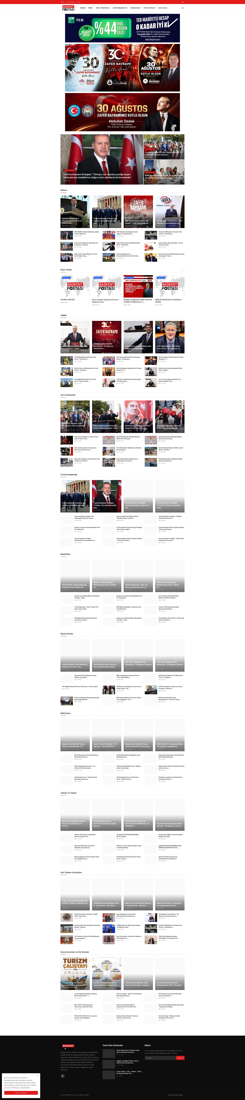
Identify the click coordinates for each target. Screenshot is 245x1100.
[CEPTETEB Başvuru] (122, 28)
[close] (37, 1075)
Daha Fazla (162, 8)
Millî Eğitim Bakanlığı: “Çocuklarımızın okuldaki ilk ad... (128, 608)
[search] (183, 8)
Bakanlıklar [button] (135, 8)
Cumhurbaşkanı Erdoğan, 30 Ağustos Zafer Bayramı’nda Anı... (105, 220)
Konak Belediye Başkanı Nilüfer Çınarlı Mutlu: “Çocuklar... (171, 449)
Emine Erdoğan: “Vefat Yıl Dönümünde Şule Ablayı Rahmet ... (129, 994)
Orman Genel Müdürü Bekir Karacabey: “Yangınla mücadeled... (171, 1006)
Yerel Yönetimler (68, 395)
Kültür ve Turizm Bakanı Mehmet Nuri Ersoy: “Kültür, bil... (168, 584)
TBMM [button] (90, 8)
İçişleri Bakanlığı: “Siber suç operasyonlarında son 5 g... (136, 586)
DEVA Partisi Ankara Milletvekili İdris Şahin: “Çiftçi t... (170, 369)
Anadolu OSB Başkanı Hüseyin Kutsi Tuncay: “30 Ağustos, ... (170, 233)
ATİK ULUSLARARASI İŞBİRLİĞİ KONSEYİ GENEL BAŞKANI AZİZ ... (75, 903)
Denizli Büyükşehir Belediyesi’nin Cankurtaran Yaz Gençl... (127, 460)
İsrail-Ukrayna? (129, 300)
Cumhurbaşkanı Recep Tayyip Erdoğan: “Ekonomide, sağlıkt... (129, 528)
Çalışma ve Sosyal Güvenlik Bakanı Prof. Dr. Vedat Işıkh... (87, 528)
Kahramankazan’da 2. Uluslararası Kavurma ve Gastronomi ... (72, 220)
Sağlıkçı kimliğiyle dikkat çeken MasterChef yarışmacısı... (127, 1062)
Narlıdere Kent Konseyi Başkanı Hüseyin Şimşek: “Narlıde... (87, 926)
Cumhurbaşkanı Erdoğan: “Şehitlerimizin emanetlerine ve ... (85, 539)
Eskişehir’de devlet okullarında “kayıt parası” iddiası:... (128, 857)
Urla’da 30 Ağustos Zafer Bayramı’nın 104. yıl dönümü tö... (73, 425)
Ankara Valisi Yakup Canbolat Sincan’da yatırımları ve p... (171, 767)
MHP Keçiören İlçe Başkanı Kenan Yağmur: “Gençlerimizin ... (127, 233)
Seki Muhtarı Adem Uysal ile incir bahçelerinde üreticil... (105, 665)
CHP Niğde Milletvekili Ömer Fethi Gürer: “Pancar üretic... (85, 380)
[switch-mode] (183, 2)
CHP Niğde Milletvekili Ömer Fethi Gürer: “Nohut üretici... (80, 686)
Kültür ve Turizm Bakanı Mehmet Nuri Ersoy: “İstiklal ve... (105, 584)
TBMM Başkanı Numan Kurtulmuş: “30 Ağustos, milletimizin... (104, 346)
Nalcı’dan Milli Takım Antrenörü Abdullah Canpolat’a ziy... (84, 846)
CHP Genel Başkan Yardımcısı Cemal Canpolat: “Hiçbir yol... (170, 687)
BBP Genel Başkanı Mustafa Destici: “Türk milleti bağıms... (137, 222)
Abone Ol (180, 1058)
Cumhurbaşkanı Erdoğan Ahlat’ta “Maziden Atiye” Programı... (127, 517)
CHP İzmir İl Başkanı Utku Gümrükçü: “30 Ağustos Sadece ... (138, 664)
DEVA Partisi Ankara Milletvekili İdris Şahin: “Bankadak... (128, 244)
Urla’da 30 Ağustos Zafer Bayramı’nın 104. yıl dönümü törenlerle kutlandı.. (163, 153)
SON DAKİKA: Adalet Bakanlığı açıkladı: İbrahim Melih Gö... (86, 233)
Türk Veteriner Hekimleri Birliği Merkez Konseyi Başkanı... (86, 937)
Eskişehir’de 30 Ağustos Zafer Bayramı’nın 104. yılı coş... (137, 427)
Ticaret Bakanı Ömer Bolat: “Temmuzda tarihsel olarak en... (171, 619)
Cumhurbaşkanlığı (68, 474)
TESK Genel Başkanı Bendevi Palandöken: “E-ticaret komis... (169, 937)
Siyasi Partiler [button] (149, 8)
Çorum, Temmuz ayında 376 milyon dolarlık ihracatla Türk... (106, 984)
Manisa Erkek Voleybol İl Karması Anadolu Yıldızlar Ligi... (127, 1017)
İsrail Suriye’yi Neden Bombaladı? (167, 300)
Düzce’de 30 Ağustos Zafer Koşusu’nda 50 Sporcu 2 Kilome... (87, 460)
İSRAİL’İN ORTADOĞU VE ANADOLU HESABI (105, 301)
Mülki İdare (65, 713)
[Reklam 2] (122, 68)
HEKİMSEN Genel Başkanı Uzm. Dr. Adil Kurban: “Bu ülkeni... (106, 904)
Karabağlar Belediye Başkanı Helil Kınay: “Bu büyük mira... (168, 427)
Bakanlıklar (65, 554)
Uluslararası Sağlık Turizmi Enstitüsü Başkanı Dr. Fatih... (171, 835)
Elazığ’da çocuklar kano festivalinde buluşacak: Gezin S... (170, 778)
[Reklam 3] (122, 112)
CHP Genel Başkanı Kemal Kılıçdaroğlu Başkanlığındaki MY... (86, 698)
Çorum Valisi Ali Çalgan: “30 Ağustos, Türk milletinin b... (105, 745)
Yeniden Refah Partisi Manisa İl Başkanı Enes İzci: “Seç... (74, 665)
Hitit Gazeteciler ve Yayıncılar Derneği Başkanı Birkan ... (169, 904)
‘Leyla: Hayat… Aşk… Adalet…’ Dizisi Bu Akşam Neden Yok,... (128, 1072)
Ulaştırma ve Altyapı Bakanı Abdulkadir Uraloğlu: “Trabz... (129, 619)
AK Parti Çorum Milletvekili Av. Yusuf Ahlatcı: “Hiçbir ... (74, 347)
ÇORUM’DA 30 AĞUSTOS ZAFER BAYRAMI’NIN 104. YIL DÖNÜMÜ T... (137, 823)
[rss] (62, 1076)
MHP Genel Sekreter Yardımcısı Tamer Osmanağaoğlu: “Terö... (128, 698)
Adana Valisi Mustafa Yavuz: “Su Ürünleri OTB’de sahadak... (84, 767)
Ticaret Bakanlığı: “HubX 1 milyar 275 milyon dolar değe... (86, 608)
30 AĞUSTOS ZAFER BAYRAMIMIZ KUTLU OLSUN (127, 835)
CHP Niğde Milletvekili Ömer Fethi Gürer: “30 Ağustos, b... (169, 347)
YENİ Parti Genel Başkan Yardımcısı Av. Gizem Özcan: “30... (129, 687)
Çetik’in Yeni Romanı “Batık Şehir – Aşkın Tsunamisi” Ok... (85, 835)
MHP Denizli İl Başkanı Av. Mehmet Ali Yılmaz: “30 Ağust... (171, 676)
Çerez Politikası (71, 2)
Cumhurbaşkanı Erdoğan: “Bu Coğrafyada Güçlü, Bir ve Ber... (84, 517)
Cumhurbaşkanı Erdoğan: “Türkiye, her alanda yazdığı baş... (105, 505)
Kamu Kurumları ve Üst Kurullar (74, 952)
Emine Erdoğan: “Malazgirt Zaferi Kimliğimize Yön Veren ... (169, 1017)
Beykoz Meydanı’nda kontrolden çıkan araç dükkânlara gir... (86, 857)
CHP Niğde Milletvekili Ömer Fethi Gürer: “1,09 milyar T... (85, 358)
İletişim (62, 2)
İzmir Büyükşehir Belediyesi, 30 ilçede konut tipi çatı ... (128, 449)
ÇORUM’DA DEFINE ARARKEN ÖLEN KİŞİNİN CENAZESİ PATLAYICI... (170, 846)
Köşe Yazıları (66, 270)
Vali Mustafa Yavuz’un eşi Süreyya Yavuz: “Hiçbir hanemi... (127, 778)
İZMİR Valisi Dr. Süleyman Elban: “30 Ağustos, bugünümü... (170, 745)
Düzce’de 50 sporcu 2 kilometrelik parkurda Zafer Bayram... (105, 823)
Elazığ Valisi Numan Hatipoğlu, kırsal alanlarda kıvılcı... (128, 756)
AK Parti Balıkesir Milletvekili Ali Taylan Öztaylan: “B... (129, 369)
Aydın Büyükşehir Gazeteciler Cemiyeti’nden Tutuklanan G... (126, 915)
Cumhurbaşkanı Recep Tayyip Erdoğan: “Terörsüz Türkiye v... (129, 539)
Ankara (83, 8)
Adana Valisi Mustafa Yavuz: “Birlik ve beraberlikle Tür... (73, 745)
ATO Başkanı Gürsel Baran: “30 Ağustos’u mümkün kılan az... (169, 222)
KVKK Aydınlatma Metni (175, 1095)
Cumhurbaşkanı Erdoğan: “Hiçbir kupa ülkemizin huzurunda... (171, 539)
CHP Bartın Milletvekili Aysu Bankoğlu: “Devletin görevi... (128, 380)
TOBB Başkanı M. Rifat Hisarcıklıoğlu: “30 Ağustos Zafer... (128, 926)
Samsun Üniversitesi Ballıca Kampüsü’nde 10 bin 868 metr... (126, 1006)
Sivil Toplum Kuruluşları (71, 872)
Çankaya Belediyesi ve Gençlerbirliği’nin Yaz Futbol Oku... (127, 255)
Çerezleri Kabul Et (21, 1093)
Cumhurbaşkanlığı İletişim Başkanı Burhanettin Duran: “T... (85, 994)
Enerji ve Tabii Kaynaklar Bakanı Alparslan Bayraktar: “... (169, 608)
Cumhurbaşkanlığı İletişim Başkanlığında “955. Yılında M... (170, 984)
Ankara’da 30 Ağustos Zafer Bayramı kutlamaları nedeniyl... (86, 244)
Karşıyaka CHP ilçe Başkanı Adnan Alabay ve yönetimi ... (85, 676)
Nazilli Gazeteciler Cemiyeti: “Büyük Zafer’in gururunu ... (86, 915)
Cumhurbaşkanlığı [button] (120, 8)
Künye (79, 2)
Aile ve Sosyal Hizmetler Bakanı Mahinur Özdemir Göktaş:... (169, 597)
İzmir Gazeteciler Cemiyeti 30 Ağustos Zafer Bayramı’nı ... (128, 937)
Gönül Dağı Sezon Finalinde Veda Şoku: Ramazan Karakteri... (127, 1051)
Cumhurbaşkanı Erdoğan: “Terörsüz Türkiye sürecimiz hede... (168, 505)
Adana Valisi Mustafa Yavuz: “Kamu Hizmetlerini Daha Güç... (138, 745)
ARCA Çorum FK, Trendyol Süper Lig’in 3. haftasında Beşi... (128, 846)
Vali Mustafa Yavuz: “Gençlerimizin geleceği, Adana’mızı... (85, 778)
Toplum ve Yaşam (68, 793)
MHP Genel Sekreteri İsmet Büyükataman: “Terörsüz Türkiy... (169, 698)
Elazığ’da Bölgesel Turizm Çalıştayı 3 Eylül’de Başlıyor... (74, 984)
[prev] (63, 159)
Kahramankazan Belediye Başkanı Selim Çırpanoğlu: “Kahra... (171, 255)
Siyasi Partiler (66, 634)
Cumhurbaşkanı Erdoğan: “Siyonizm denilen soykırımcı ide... (137, 505)
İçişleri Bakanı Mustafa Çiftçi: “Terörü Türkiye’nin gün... (171, 244)
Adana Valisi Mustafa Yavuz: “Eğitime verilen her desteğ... (128, 767)
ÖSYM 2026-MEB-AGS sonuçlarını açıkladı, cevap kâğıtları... (85, 1017)
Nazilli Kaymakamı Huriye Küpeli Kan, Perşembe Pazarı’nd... (86, 756)
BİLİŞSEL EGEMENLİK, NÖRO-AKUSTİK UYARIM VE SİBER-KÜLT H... (74, 301)
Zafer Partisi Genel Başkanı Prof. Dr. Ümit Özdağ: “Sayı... (85, 255)
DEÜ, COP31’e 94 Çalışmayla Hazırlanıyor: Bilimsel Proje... (83, 1006)
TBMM (63, 315)
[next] (140, 159)
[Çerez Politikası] (12, 1088)
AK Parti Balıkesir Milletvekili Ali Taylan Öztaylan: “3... (171, 358)
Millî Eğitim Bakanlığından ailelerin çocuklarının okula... (85, 619)
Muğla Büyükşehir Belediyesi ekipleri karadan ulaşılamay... (171, 460)
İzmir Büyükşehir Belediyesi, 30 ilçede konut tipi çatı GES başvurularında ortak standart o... (163, 177)
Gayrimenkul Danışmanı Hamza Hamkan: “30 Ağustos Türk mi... (170, 825)
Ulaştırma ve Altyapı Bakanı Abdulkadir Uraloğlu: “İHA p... (87, 597)
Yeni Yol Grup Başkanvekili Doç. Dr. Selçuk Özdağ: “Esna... (170, 380)
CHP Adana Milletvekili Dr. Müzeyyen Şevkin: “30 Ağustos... (128, 358)
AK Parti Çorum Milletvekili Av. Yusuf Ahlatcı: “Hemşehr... (86, 369)
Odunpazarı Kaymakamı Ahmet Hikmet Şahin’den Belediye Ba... (171, 756)
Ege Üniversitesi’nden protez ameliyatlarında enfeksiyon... (168, 857)
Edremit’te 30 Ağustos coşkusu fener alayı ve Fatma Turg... (86, 437)
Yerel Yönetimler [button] (102, 8)
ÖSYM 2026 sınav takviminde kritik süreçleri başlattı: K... (170, 994)
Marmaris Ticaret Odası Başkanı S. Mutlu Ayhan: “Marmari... (138, 904)
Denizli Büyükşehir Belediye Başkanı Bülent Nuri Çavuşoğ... (128, 437)
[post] (101, 159)
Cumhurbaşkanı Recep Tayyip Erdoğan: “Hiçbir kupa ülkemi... (171, 528)
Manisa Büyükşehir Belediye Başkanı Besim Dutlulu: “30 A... (106, 427)
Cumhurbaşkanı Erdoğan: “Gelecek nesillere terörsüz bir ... (170, 517)
